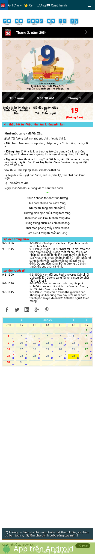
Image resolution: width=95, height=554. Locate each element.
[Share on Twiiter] (16, 309)
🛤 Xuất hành (56, 5)
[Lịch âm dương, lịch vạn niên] (3, 5)
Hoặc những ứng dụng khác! (52, 552)
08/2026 (47, 320)
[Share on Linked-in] (26, 309)
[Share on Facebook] (7, 309)
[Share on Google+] (36, 309)
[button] (9, 31)
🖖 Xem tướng (35, 5)
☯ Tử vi (13, 5)
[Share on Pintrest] (46, 309)
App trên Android (44, 548)
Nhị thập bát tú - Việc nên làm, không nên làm (34, 124)
